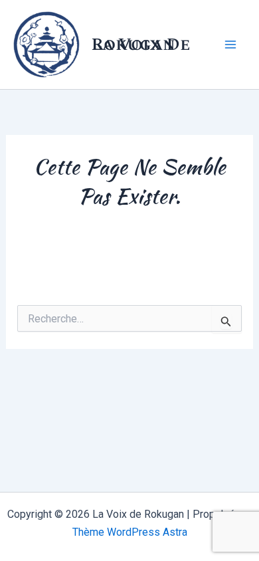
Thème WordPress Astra (129, 532)
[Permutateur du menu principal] (231, 44)
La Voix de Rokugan (141, 44)
